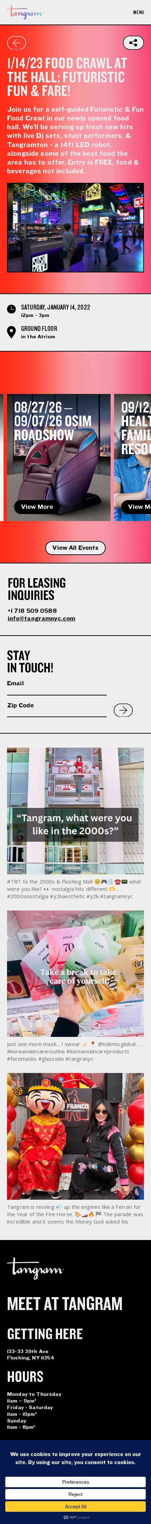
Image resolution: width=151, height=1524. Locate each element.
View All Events (75, 548)
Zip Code (20, 705)
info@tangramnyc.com (42, 618)
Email (15, 683)
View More (37, 507)
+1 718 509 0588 (32, 611)
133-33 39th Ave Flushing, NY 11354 (30, 1355)
